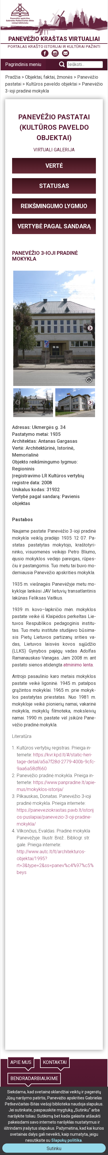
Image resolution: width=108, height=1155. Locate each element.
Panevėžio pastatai (54, 117)
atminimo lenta (78, 665)
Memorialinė (25, 455)
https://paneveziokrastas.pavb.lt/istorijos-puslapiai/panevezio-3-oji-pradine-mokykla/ (55, 817)
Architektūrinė (40, 448)
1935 (55, 434)
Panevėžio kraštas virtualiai (54, 38)
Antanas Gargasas (57, 441)
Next (90, 328)
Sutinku (56, 1149)
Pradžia (12, 77)
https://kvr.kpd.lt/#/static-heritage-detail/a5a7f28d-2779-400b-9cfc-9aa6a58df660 (56, 761)
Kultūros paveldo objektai (51, 84)
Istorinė (65, 448)
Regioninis (23, 469)
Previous (18, 328)
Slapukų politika (66, 1140)
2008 (46, 482)
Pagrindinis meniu (23, 64)
